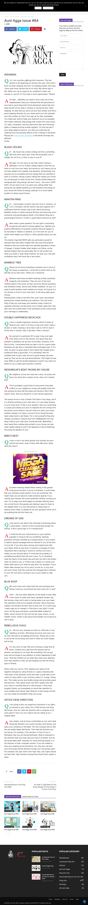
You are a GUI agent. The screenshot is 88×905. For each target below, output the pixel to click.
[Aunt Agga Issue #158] (48, 822)
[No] (85, 6)
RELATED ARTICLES (13, 797)
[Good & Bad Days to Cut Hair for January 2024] (36, 877)
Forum (72, 899)
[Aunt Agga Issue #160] (12, 822)
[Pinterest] (29, 771)
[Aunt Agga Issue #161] (48, 806)
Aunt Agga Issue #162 (29, 814)
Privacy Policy (48, 8)
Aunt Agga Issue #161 (47, 814)
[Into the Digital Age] (36, 868)
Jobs (77, 899)
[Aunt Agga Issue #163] (12, 806)
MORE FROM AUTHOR (30, 797)
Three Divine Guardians (23, 135)
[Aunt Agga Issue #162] (30, 806)
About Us (65, 899)
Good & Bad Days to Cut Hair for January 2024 (48, 876)
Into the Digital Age (47, 866)
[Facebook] (19, 771)
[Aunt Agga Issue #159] (30, 822)
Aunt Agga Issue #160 (11, 829)
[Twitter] (24, 771)
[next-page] (9, 834)
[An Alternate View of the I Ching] (36, 859)
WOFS (8, 24)
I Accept (38, 8)
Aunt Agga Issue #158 (47, 829)
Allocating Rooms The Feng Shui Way (14, 786)
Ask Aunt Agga (14, 16)
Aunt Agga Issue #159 (29, 829)
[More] (44, 29)
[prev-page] (5, 834)
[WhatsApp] (34, 771)
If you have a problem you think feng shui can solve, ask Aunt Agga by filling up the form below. (71, 28)
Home (6, 16)
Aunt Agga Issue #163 (11, 814)
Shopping (57, 899)
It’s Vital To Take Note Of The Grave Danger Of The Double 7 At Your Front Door (44, 787)
